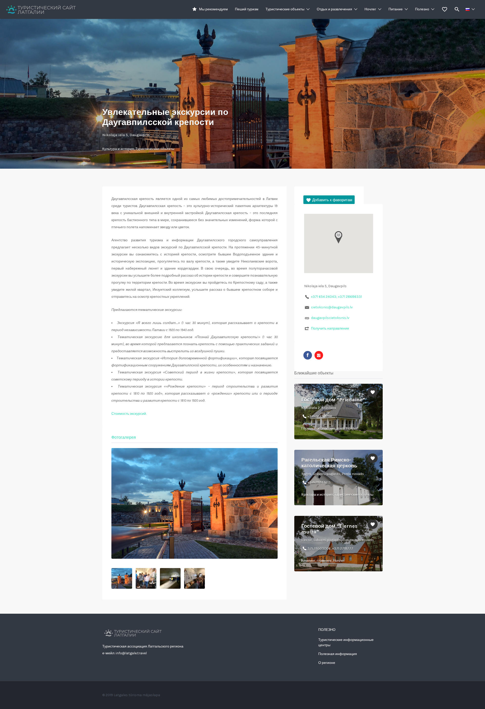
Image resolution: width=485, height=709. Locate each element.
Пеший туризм (246, 9)
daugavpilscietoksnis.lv (330, 318)
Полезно (422, 9)
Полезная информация (337, 654)
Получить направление (330, 328)
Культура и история (118, 149)
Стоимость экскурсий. (129, 413)
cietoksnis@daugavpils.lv (332, 307)
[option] (194, 503)
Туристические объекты (284, 9)
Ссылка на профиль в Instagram (318, 355)
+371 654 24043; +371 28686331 (336, 296)
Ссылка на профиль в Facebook (307, 355)
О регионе (326, 663)
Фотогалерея (123, 437)
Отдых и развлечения (334, 9)
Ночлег (370, 9)
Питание (396, 9)
